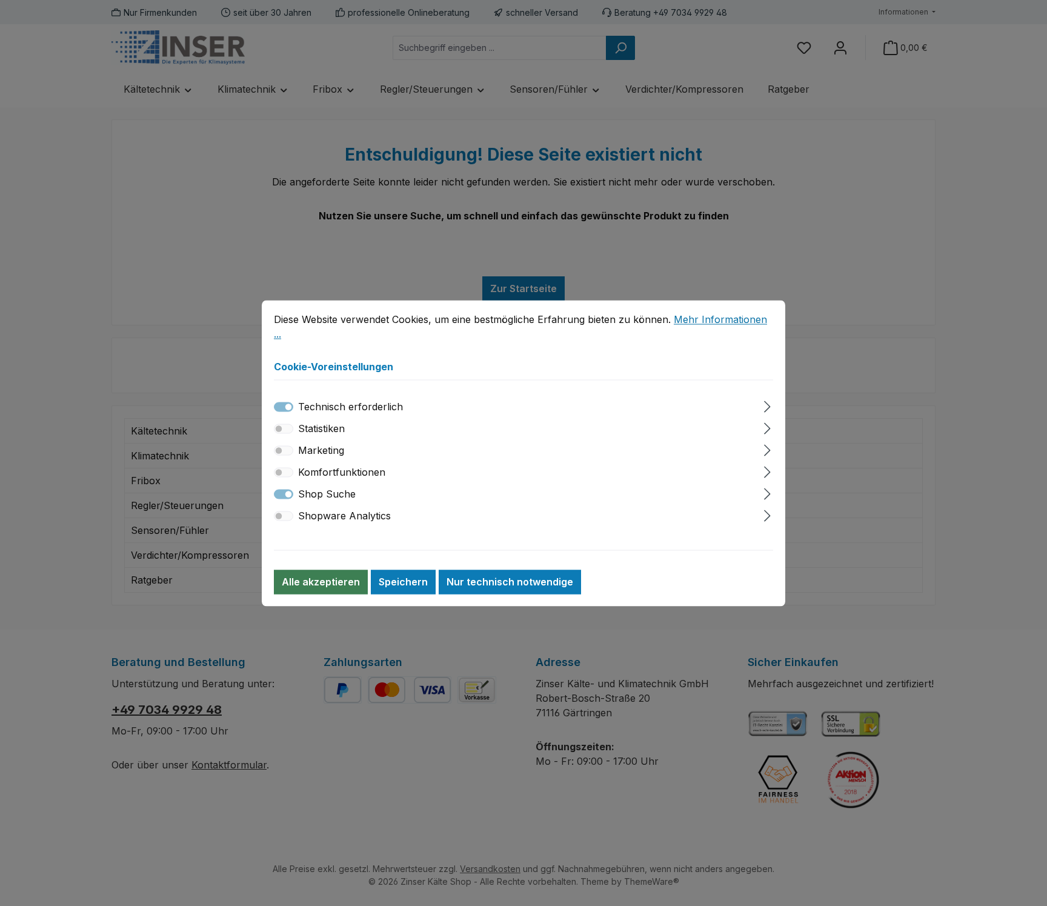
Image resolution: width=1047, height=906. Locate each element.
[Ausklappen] (767, 404)
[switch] (283, 428)
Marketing (321, 450)
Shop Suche (327, 494)
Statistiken (321, 428)
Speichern (403, 582)
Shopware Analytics (344, 516)
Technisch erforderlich (350, 407)
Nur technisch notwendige (510, 582)
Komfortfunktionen (341, 472)
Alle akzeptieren (321, 582)
